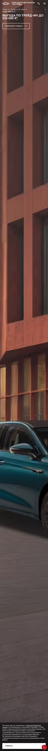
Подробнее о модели (14, 26)
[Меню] (44, 3)
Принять (9, 746)
